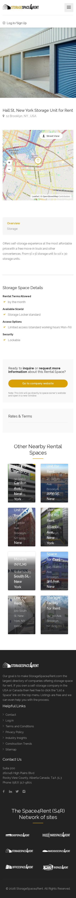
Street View (53, 136)
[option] (38, 63)
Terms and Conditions (19, 726)
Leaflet (35, 196)
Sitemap (10, 749)
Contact (10, 714)
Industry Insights (16, 738)
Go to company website (38, 383)
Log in (9, 720)
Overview (13, 223)
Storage (12, 228)
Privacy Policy (14, 732)
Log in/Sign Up (16, 23)
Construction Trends (18, 743)
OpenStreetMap (50, 196)
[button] (9, 163)
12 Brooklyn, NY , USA (20, 116)
